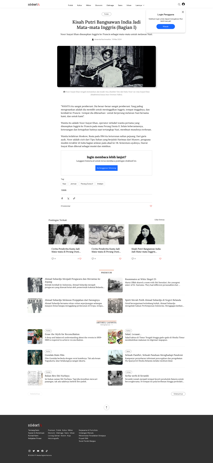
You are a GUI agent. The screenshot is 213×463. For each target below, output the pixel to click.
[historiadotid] (29, 451)
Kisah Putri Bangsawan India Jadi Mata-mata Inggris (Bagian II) (146, 250)
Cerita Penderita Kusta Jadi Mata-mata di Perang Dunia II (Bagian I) (106, 250)
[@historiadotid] (38, 451)
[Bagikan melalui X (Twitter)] (68, 198)
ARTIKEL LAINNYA (106, 322)
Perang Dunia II (87, 184)
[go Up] (106, 407)
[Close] (182, 12)
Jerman (73, 184)
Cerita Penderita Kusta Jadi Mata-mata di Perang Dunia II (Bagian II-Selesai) (66, 250)
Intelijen (100, 184)
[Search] (179, 4)
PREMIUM (106, 272)
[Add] (106, 67)
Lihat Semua (159, 220)
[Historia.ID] (34, 4)
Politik (63, 190)
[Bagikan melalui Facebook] (62, 198)
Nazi (64, 184)
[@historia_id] (34, 451)
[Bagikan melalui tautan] (74, 198)
